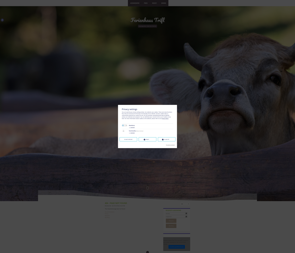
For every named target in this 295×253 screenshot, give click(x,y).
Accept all (166, 139)
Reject (147, 139)
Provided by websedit (170, 144)
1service (132, 127)
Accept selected (128, 139)
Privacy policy (165, 118)
